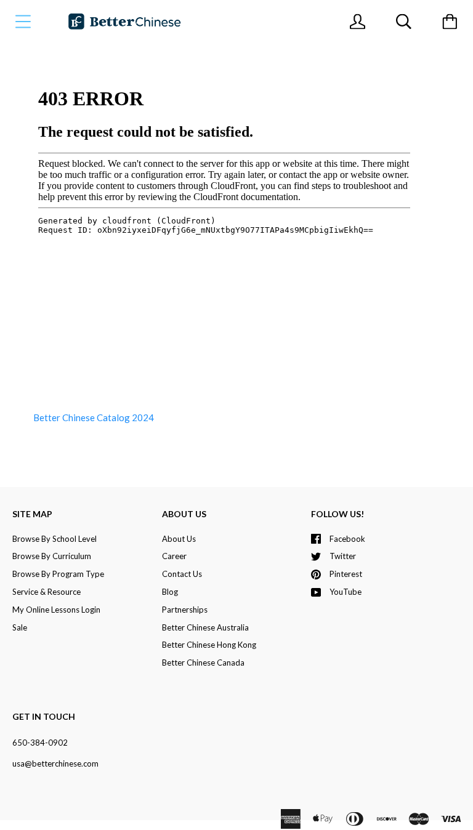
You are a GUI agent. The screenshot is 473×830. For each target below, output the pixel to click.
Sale (19, 627)
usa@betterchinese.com (55, 763)
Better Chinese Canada (203, 662)
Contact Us (182, 574)
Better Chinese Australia (205, 627)
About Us (179, 539)
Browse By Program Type (58, 574)
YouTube (345, 592)
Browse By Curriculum (51, 556)
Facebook (347, 539)
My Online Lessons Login (56, 609)
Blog (170, 592)
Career (174, 556)
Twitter (342, 556)
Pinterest (345, 574)
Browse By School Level (54, 539)
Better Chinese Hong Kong (209, 645)
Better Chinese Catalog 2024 (93, 417)
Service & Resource (46, 592)
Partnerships (185, 609)
